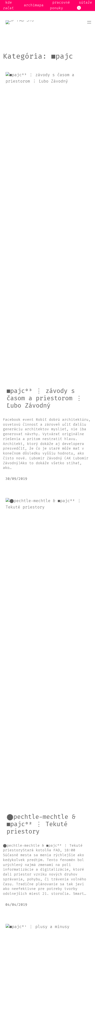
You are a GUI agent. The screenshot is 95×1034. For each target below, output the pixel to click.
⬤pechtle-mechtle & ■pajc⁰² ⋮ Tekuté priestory (41, 824)
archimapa (34, 5)
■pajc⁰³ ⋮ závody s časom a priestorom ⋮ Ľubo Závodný (44, 398)
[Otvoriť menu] (89, 22)
